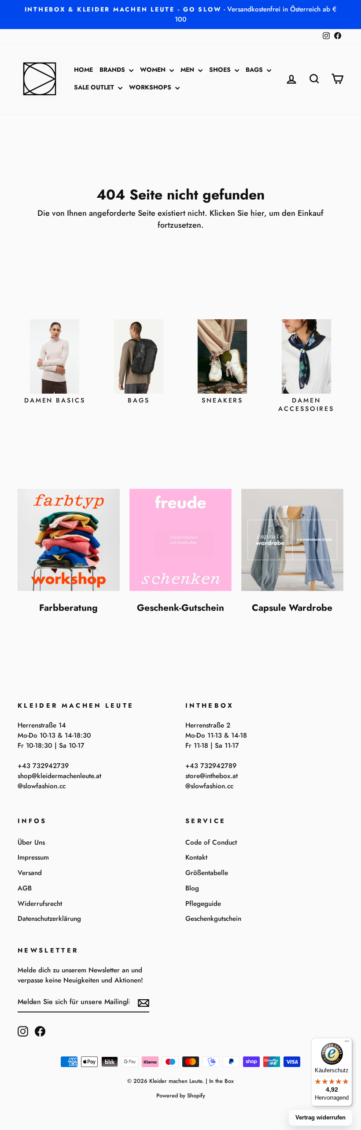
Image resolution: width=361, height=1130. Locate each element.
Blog (192, 888)
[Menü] (347, 1043)
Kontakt (196, 857)
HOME (83, 69)
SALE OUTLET (95, 87)
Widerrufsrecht (40, 903)
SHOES (220, 69)
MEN (188, 69)
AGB (25, 888)
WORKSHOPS (151, 87)
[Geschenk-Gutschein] (180, 540)
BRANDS (113, 69)
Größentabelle (206, 873)
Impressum (33, 857)
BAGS (255, 69)
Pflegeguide (203, 903)
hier (257, 213)
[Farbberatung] (69, 540)
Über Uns (31, 842)
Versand (30, 873)
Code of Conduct (211, 842)
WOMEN (153, 69)
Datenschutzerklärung (49, 918)
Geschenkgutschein (213, 918)
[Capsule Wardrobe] (292, 540)
